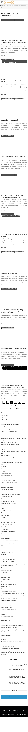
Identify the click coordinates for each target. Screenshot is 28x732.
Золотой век (4, 436)
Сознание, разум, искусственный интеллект (12, 625)
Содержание (15, 710)
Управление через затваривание (9, 627)
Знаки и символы (5, 586)
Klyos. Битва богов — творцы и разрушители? (16, 670)
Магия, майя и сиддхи (6, 607)
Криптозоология (5, 515)
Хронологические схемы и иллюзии (10, 444)
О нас (9, 710)
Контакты (9, 712)
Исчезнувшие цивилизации (8, 480)
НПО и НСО (4, 419)
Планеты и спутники (6, 510)
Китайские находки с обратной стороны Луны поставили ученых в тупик (13, 196)
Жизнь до (3, 545)
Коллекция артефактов (7, 487)
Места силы (4, 574)
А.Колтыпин (3, 55)
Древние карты (4, 492)
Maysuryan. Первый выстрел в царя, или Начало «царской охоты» (18, 664)
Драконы (3, 517)
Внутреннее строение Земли (8, 531)
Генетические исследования (8, 559)
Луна (16, 175)
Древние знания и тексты (7, 489)
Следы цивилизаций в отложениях (9, 598)
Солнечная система (6, 512)
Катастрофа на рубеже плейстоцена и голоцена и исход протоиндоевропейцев (14, 61)
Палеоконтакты (5, 422)
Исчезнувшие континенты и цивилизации (11, 468)
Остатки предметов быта (7, 501)
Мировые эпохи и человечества (9, 442)
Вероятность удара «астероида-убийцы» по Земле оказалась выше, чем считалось (13, 41)
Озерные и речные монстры (8, 522)
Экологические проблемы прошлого (11, 215)
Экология (3, 644)
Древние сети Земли (6, 536)
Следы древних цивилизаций (8, 584)
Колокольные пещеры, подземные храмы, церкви (13, 588)
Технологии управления (7, 616)
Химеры (3, 485)
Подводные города (5, 579)
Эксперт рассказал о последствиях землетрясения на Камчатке (11, 119)
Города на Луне (5, 572)
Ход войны (3, 554)
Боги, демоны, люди (6, 471)
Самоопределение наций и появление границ (12, 550)
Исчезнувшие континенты (7, 478)
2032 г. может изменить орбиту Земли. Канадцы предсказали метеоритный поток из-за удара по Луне (13, 310)
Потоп (2, 460)
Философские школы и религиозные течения (12, 641)
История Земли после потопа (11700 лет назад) (13, 447)
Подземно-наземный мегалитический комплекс (12, 593)
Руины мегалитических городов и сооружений (12, 595)
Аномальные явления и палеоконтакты (10, 412)
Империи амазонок (5, 455)
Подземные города (5, 581)
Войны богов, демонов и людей (9, 431)
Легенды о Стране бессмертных (9, 482)
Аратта (3, 449)
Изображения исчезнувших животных (10, 494)
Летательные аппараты (7, 605)
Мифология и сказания (6, 623)
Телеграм (21, 710)
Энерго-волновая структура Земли (9, 540)
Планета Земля (5, 529)
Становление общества (7, 552)
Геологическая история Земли (8, 533)
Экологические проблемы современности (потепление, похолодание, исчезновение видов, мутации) (14, 368)
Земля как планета (19, 20)
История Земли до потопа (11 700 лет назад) (12, 429)
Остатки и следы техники (7, 499)
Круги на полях (4, 415)
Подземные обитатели (6, 524)
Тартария (3, 466)
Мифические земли (6, 577)
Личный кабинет (17, 712)
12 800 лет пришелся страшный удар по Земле (13, 80)
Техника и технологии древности (9, 600)
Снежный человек (5, 526)
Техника (3, 612)
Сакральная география (6, 570)
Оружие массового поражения (8, 609)
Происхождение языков (7, 567)
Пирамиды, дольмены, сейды (8, 591)
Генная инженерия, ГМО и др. (8, 646)
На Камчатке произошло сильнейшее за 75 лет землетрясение (14, 157)
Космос (3, 506)
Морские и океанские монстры (8, 519)
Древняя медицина (5, 602)
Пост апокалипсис (5, 547)
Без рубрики (4, 426)
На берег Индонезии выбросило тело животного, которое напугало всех (17, 677)
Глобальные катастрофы (7, 20)
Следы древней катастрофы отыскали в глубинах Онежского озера (17, 683)
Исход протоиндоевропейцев (8, 457)
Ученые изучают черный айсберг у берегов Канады (14, 235)
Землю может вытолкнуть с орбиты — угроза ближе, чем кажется (12, 272)
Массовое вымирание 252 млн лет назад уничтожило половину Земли (13, 349)
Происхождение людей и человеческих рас (12, 557)
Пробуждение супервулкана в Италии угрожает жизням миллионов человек (12, 386)
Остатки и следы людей (7, 496)
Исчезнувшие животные (7, 475)
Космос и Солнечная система (8, 503)
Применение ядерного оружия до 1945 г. (11, 543)
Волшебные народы (6, 473)
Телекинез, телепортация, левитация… (11, 424)
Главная (4, 710)
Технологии (4, 614)
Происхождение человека (7, 561)
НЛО (2, 417)
